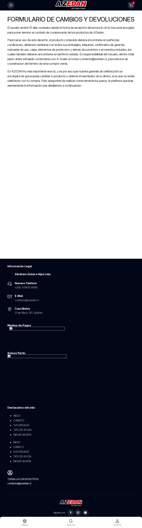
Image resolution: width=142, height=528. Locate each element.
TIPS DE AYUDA (22, 429)
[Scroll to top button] (136, 511)
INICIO (17, 415)
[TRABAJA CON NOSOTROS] (10, 472)
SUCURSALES (21, 425)
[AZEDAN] (71, 5)
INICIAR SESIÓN (22, 434)
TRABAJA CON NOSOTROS (22, 479)
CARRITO (18, 420)
